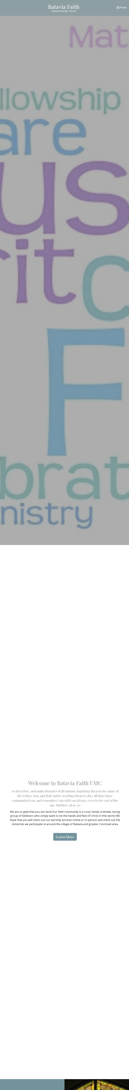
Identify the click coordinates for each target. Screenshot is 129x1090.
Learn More (65, 836)
